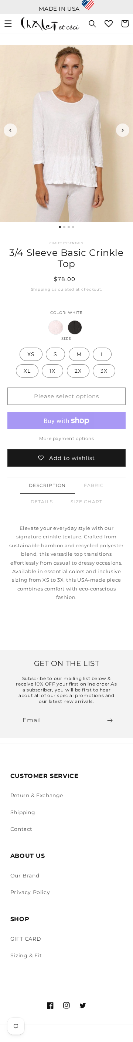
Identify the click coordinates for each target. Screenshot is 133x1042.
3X (104, 371)
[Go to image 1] (60, 227)
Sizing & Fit (26, 955)
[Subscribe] (110, 720)
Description (47, 485)
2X (78, 371)
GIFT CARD (25, 939)
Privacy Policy (30, 892)
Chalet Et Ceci (75, 1033)
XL (27, 371)
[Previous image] (10, 130)
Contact (21, 829)
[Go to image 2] (64, 227)
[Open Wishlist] (108, 24)
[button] (8, 24)
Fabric (94, 485)
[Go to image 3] (69, 227)
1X (52, 371)
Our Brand (24, 875)
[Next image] (122, 130)
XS (31, 354)
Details (42, 501)
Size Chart (86, 501)
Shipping (41, 289)
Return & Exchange (36, 795)
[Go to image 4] (73, 227)
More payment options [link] (66, 438)
